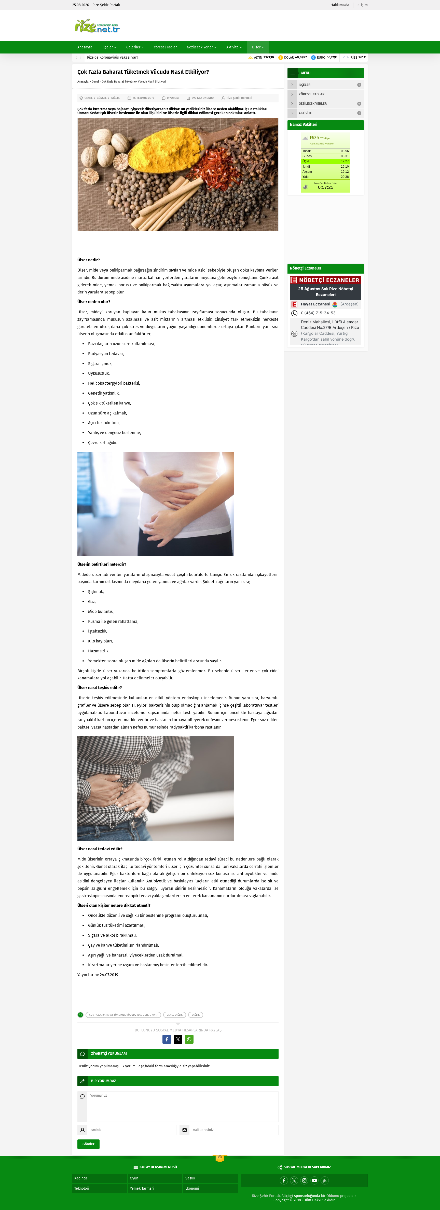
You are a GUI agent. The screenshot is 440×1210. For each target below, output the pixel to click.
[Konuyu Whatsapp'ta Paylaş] (189, 1039)
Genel (95, 81)
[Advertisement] (275, 25)
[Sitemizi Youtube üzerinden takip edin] (314, 1180)
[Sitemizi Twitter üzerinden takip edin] (294, 1180)
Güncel (102, 98)
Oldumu (332, 1196)
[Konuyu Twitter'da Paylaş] (178, 1039)
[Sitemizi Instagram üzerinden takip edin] (304, 1180)
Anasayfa (83, 81)
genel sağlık (175, 1014)
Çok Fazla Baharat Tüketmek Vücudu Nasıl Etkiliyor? (123, 1014)
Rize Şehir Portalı (266, 1196)
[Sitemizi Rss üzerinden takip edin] (324, 1180)
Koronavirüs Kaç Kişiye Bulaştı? (112, 57)
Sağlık (115, 98)
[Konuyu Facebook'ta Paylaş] (166, 1039)
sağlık (196, 1014)
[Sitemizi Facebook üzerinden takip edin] (284, 1180)
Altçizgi (287, 1196)
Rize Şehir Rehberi (239, 98)
